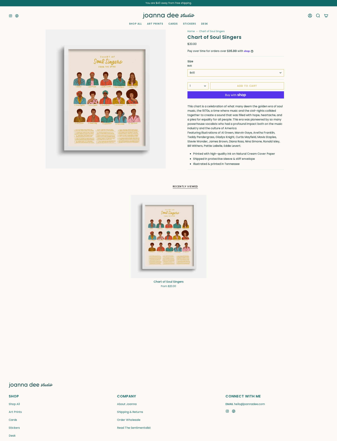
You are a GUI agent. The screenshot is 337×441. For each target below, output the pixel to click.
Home (191, 31)
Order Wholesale (128, 420)
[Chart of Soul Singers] (168, 236)
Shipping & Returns (130, 412)
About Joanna (127, 404)
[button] (318, 16)
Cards (13, 420)
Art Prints (15, 412)
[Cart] (326, 16)
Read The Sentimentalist (134, 428)
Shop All (14, 404)
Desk (12, 436)
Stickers (14, 428)
